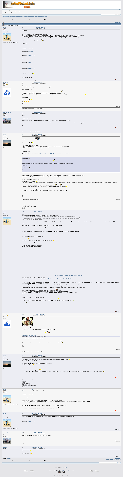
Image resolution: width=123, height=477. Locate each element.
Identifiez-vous (37, 16)
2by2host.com (64, 470)
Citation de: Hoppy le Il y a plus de (29, 335)
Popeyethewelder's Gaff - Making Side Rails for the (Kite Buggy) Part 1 (68, 275)
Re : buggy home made (37, 82)
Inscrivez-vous (43, 16)
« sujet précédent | (110, 20)
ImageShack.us (31, 48)
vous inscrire (23, 10)
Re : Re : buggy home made (38, 314)
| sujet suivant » (117, 20)
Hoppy (4, 134)
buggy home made (46, 19)
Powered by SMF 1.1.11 (54, 469)
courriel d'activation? (16, 11)
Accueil (5, 16)
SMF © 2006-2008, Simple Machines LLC (66, 469)
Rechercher (13, 16)
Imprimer (118, 22)
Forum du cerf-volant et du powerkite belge (10, 19)
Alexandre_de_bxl (7, 112)
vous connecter (16, 10)
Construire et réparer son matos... (30, 19)
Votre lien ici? (65, 467)
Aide (9, 16)
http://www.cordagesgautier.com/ (28, 362)
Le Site (23, 16)
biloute (4, 27)
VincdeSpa (5, 82)
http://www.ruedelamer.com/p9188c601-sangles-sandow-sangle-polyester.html (54, 153)
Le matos (21, 19)
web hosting (69, 470)
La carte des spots (29, 16)
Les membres (19, 16)
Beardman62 (5, 447)
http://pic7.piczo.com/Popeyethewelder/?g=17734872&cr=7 (60, 278)
